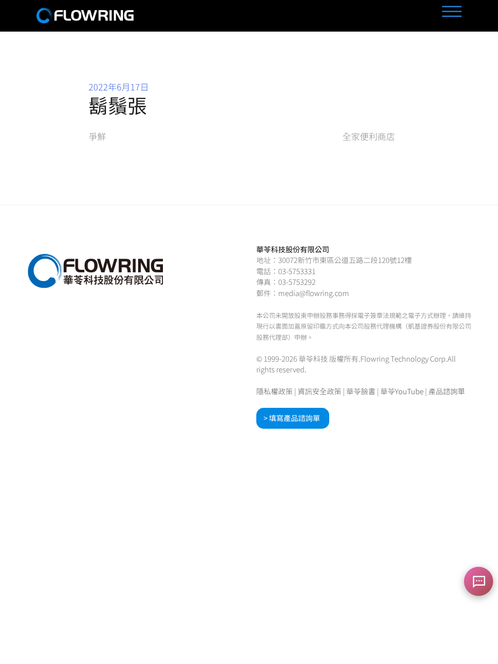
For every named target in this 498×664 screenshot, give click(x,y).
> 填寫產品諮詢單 (292, 418)
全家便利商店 (368, 136)
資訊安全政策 (319, 391)
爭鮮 (97, 136)
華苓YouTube (402, 391)
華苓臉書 (360, 391)
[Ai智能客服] (478, 581)
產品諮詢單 (446, 391)
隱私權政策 (274, 391)
